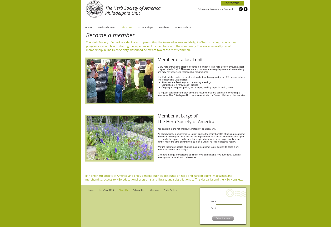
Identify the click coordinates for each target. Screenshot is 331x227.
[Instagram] (241, 9)
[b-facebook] (246, 9)
